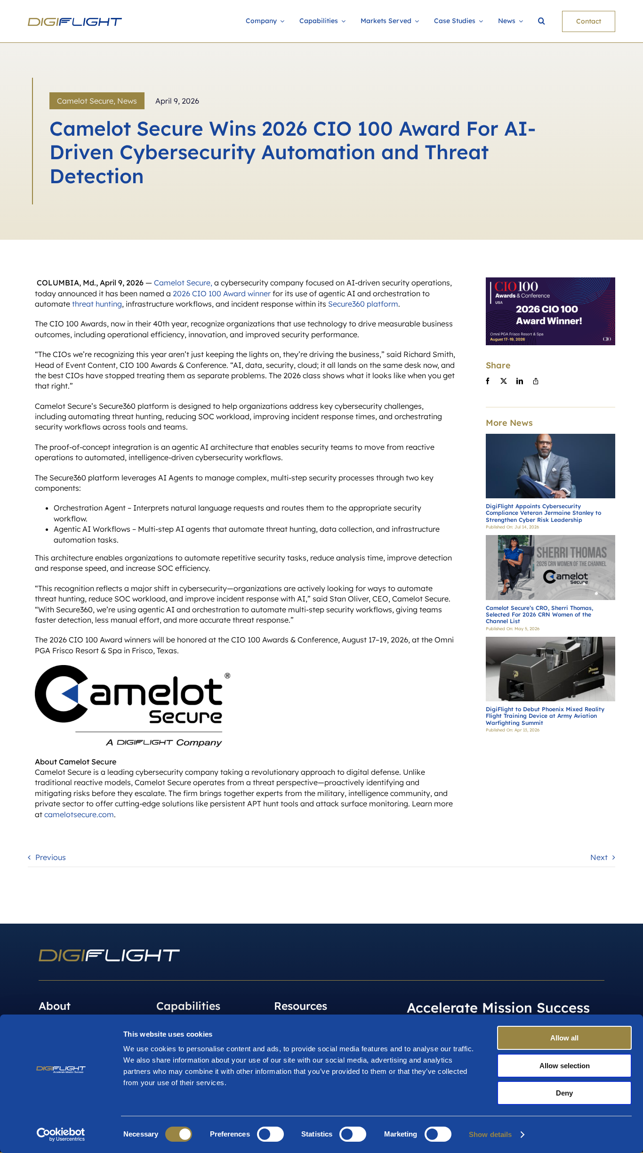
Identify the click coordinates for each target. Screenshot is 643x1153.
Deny (564, 1093)
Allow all (564, 1038)
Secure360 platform (363, 304)
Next (599, 857)
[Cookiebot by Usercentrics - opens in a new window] (61, 1135)
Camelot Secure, (183, 282)
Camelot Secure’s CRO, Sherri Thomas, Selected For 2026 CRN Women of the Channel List (539, 614)
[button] (541, 21)
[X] (504, 381)
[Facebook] (488, 381)
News (127, 101)
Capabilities (188, 1006)
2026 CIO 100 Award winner (222, 293)
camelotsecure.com (79, 814)
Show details (490, 1134)
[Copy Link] (536, 381)
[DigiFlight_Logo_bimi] (75, 21)
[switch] (270, 1134)
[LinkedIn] (520, 381)
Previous (50, 857)
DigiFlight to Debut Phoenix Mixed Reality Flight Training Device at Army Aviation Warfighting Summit (545, 716)
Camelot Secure (85, 101)
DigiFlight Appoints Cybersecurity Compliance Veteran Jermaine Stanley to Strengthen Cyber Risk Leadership (543, 513)
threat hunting (97, 304)
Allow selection (564, 1066)
